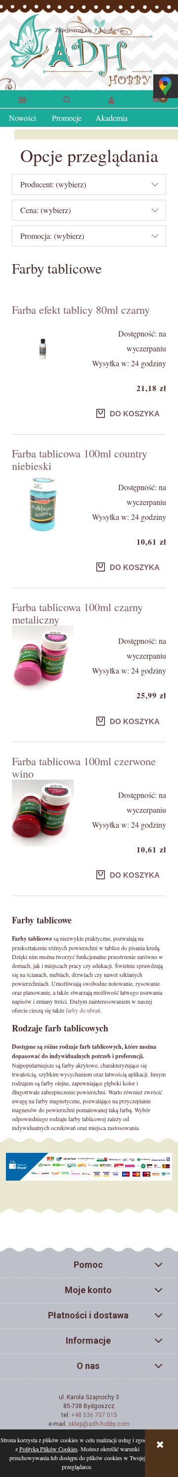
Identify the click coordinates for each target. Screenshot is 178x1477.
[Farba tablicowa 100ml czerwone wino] (43, 813)
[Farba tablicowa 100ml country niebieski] (43, 503)
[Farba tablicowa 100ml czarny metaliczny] (43, 659)
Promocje (67, 118)
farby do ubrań (83, 1010)
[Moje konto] (111, 99)
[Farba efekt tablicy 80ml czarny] (43, 349)
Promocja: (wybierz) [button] (52, 235)
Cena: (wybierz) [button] (45, 210)
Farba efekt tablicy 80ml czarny (81, 309)
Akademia (111, 118)
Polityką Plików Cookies (48, 1449)
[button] (22, 99)
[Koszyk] (156, 98)
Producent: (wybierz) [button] (53, 184)
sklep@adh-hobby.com (99, 1423)
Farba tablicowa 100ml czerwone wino (84, 767)
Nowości (22, 118)
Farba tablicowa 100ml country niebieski (79, 459)
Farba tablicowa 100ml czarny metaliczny (77, 612)
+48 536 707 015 (94, 1415)
